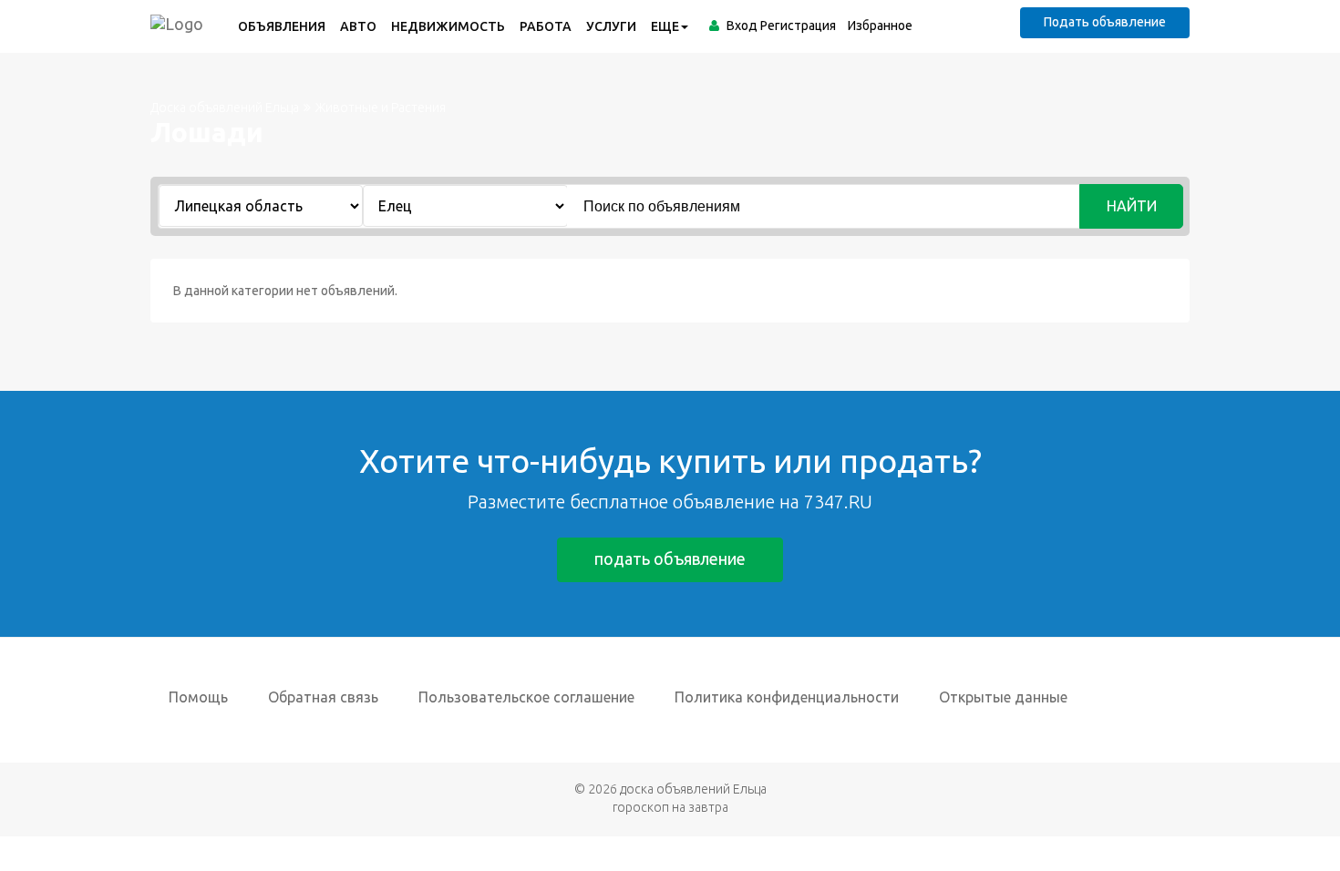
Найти (1132, 206)
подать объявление (670, 558)
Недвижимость (448, 26)
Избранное (880, 25)
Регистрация (798, 25)
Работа (546, 26)
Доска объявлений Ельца (224, 107)
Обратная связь (323, 697)
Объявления (281, 26)
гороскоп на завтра (670, 807)
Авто (358, 26)
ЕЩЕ (665, 26)
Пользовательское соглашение (526, 697)
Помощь (198, 697)
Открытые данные (1003, 697)
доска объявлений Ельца (693, 789)
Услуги (611, 26)
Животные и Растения (380, 107)
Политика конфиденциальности (787, 697)
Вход (742, 25)
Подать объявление (1105, 22)
